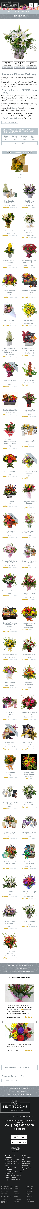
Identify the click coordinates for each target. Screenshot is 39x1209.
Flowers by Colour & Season (12, 1164)
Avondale (3, 1199)
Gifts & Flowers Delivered (11, 118)
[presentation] (2, 1022)
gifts (19, 1117)
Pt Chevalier (29, 1191)
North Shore (29, 1186)
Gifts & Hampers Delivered (10, 1168)
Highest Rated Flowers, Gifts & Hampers (13, 1177)
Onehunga (29, 1188)
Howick (16, 1191)
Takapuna (29, 1198)
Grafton (16, 1186)
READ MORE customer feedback (18, 1067)
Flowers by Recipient (12, 1161)
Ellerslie (3, 1202)
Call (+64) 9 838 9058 (19, 1125)
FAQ (23, 1159)
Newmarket (17, 1202)
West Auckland (30, 1201)
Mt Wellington (17, 1199)
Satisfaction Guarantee (26, 1165)
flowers (15, 108)
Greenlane (16, 1188)
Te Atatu (28, 1199)
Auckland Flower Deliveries (11, 1156)
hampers (28, 1117)
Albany (3, 1194)
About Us (25, 1170)
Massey (16, 1196)
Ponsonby (29, 1190)
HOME (24, 1155)
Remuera (28, 1193)
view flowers (9, 122)
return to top (10, 1080)
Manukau (16, 1193)
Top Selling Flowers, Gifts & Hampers (13, 1172)
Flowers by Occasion (12, 1159)
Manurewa (17, 1194)
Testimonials (26, 1157)
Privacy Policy (27, 1168)
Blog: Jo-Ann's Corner (12, 1180)
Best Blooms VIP (28, 1161)
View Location (19, 1142)
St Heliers (28, 1194)
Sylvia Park (29, 1196)
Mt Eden (16, 1198)
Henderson (17, 1190)
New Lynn (16, 1201)
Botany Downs (5, 1201)
